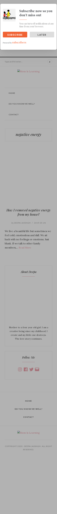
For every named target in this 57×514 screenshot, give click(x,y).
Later (42, 34)
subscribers (19, 42)
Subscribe (15, 34)
